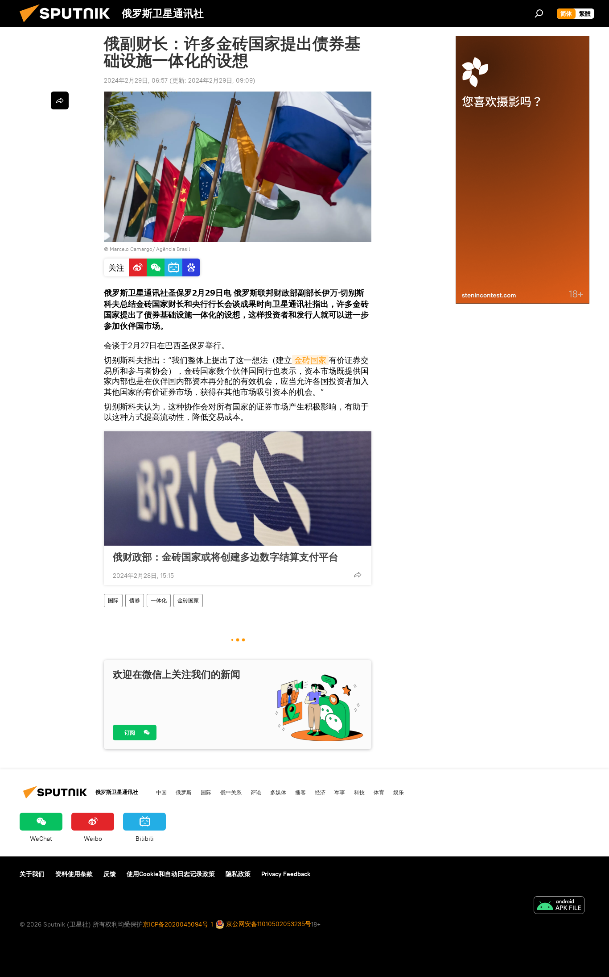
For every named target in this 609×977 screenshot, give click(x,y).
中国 (161, 792)
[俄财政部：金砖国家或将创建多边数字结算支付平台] (237, 488)
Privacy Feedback (285, 874)
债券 (134, 600)
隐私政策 (238, 874)
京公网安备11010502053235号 (267, 924)
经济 (320, 792)
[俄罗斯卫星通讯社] (68, 25)
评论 (256, 792)
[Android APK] (559, 906)
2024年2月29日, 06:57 (136, 80)
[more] (357, 575)
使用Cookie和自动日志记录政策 (171, 874)
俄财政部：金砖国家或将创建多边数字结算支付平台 (225, 557)
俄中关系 (231, 792)
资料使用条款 (74, 874)
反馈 (109, 874)
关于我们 (32, 874)
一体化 (159, 600)
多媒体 (278, 792)
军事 (339, 792)
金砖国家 (310, 360)
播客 (300, 792)
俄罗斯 (184, 792)
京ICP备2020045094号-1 (178, 924)
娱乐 (398, 792)
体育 (379, 792)
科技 (359, 792)
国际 (113, 600)
